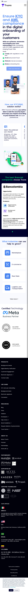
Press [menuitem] (2, 410)
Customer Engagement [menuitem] (7, 371)
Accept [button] (11, 590)
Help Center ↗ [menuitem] (5, 420)
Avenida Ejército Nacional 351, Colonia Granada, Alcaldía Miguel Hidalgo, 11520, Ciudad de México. (14, 515)
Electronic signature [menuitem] (6, 394)
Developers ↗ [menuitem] (4, 417)
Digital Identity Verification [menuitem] (8, 368)
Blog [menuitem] (2, 407)
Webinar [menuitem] (3, 413)
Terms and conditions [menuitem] (14, 566)
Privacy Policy (12, 587)
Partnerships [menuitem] (4, 445)
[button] (12, 231)
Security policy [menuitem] (14, 572)
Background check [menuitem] (6, 391)
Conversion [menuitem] (4, 397)
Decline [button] (16, 590)
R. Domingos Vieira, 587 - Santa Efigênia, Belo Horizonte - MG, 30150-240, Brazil (13, 540)
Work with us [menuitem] (4, 448)
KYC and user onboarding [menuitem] (8, 388)
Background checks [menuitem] (6, 365)
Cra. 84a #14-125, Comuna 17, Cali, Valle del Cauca (13, 557)
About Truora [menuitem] (4, 439)
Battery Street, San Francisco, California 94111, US (13, 528)
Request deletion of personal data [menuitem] (10, 426)
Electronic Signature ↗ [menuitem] (7, 375)
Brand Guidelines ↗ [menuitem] (6, 423)
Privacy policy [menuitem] (14, 569)
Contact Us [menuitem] (14, 575)
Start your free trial (14, 68)
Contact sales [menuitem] (5, 378)
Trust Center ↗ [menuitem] (5, 429)
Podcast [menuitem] (3, 442)
